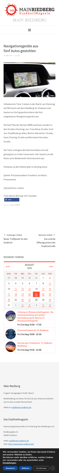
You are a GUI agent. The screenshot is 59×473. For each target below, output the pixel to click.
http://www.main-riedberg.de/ (21, 444)
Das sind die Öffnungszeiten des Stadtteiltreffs (46, 241)
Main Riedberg (30, 20)
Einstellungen (9, 462)
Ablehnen (25, 468)
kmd (18, 55)
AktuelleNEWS (15, 205)
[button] (11, 200)
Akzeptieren (10, 468)
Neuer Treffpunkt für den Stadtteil (16, 239)
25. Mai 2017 (8, 55)
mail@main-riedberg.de (21, 407)
